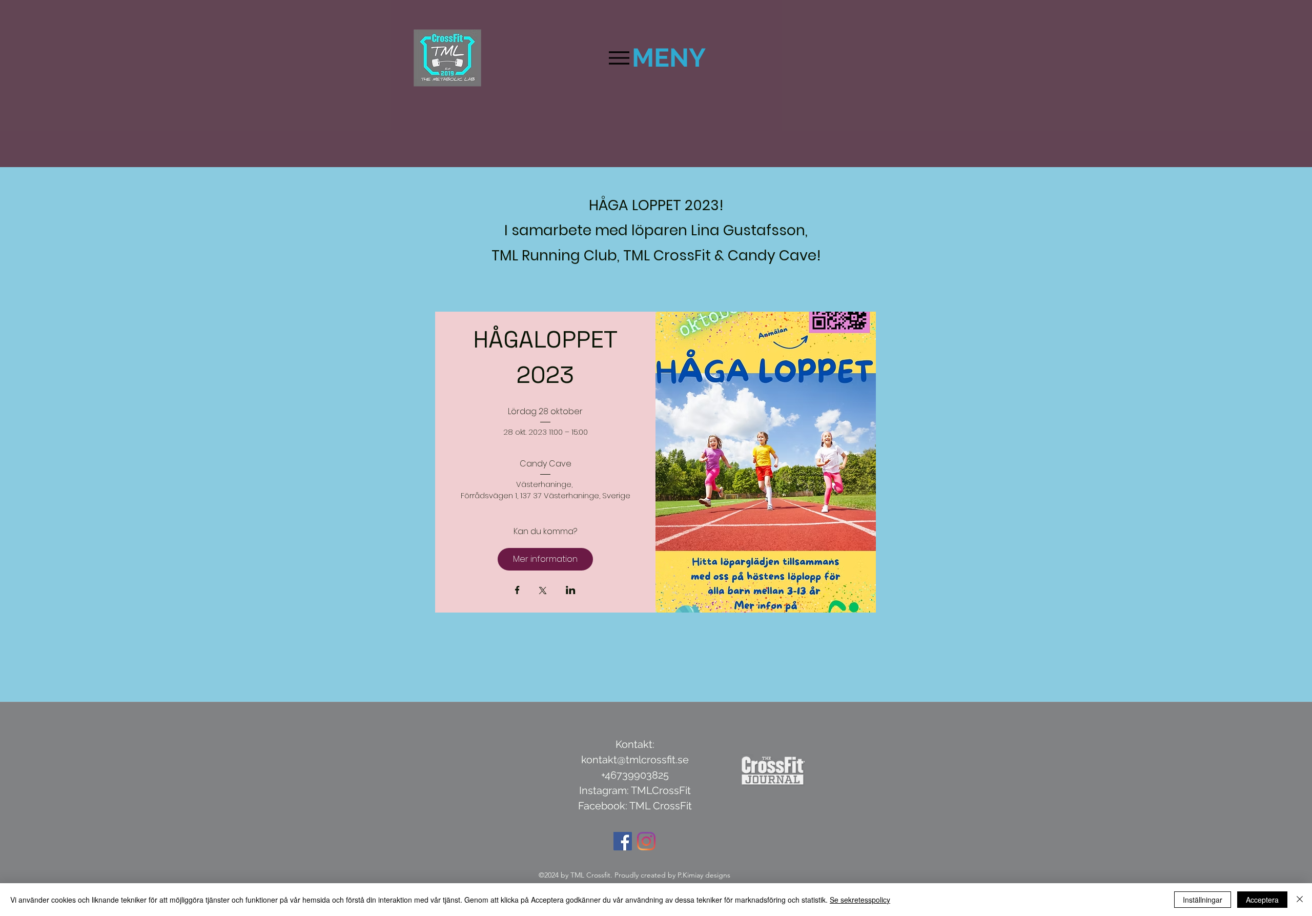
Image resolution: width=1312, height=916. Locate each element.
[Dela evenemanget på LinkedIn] (571, 591)
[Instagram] (646, 841)
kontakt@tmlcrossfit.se (635, 760)
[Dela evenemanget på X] (542, 591)
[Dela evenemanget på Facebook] (517, 591)
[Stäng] (1300, 899)
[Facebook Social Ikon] (622, 841)
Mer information (545, 559)
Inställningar (1202, 899)
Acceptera (1262, 899)
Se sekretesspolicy (860, 899)
